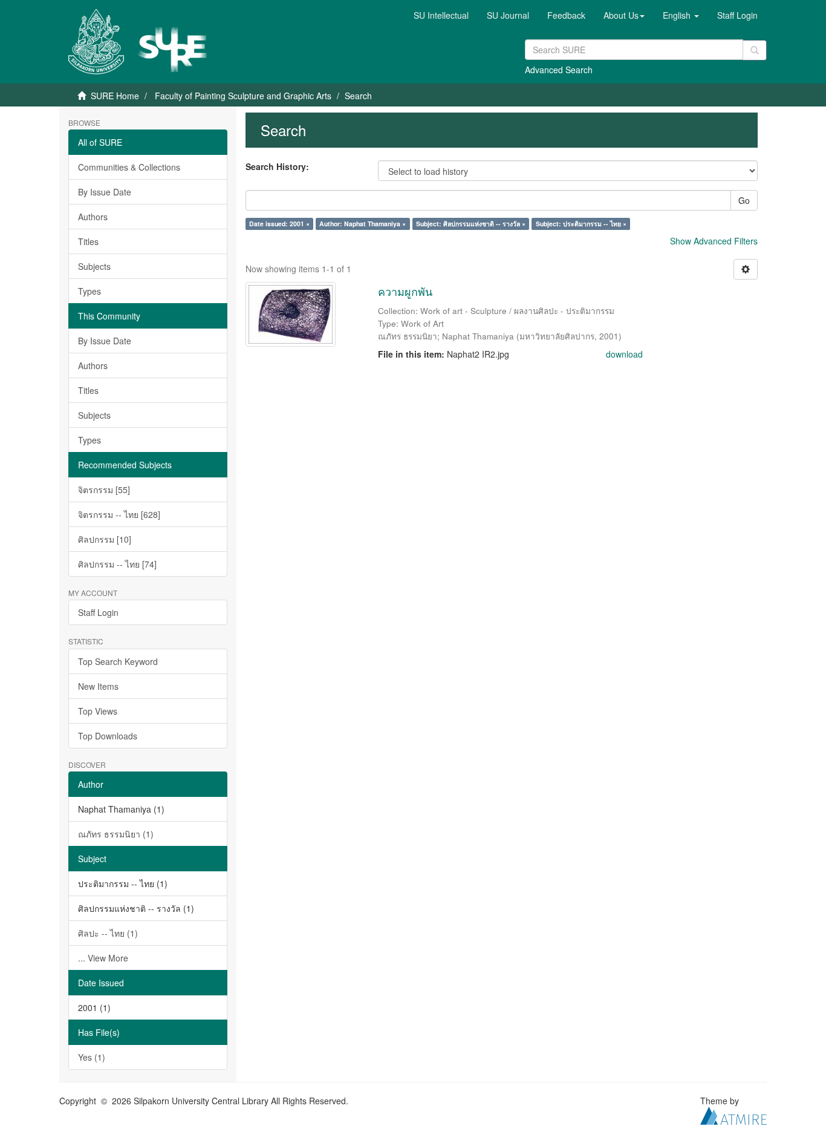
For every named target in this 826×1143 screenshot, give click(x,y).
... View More (103, 958)
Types (89, 291)
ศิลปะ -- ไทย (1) (108, 933)
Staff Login (98, 612)
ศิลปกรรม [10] (104, 539)
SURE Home (115, 96)
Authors (93, 217)
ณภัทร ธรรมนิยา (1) (116, 834)
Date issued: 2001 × (279, 223)
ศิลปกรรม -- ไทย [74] (117, 564)
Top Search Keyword (118, 661)
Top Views (97, 711)
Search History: (277, 166)
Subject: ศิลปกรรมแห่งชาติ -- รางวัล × (470, 223)
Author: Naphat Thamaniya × (362, 223)
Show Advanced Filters (714, 241)
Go (744, 200)
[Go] (755, 50)
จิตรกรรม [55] (104, 489)
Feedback (566, 15)
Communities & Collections (129, 167)
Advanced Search (559, 70)
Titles (88, 241)
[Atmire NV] (733, 1114)
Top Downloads (107, 736)
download (624, 354)
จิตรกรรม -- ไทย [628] (119, 514)
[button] (624, 15)
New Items (98, 686)
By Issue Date (104, 192)
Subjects (94, 266)
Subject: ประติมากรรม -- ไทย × (581, 223)
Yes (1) (91, 1057)
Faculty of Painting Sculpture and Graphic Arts (243, 96)
